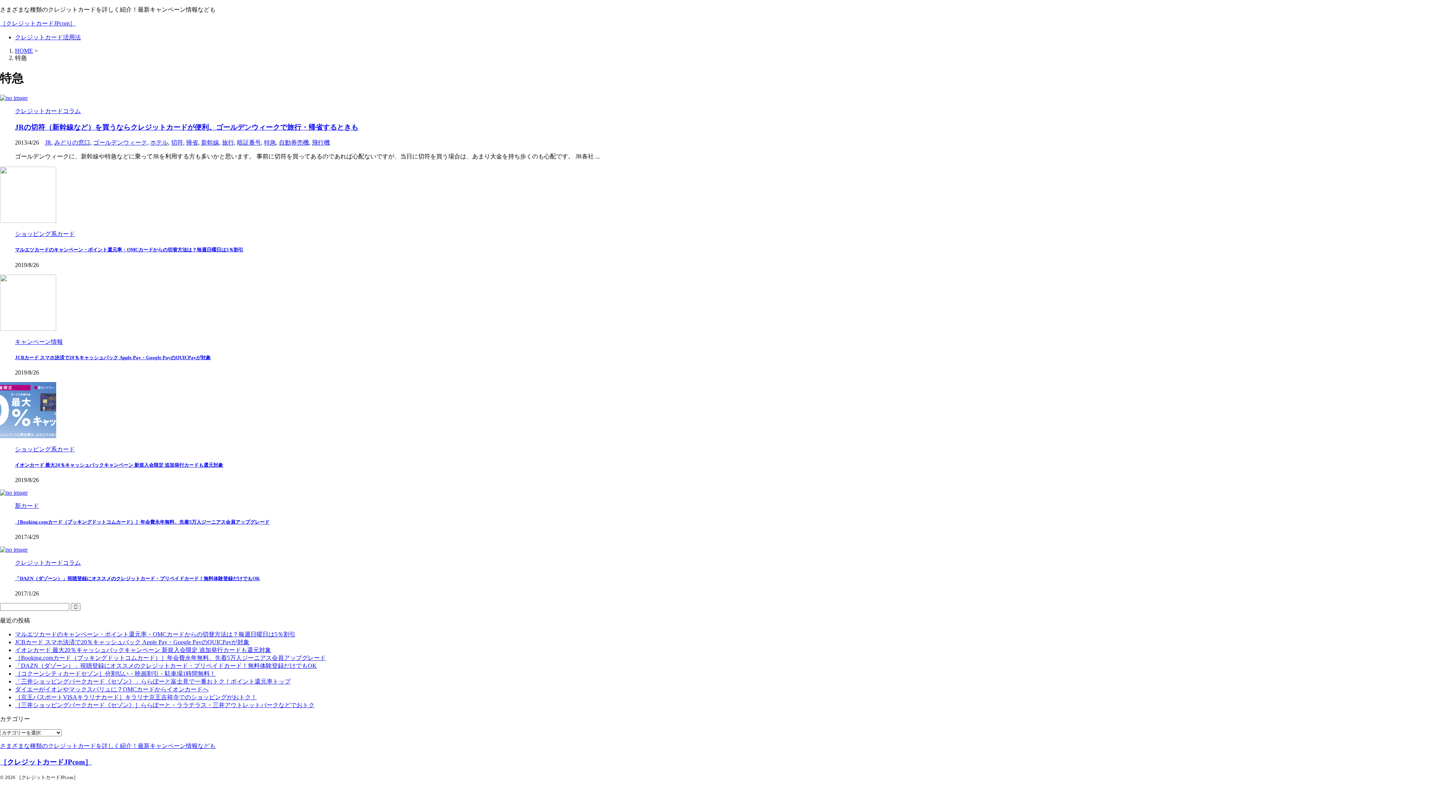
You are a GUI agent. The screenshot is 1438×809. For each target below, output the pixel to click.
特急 (270, 142)
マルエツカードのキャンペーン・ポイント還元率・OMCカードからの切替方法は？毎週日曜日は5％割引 (129, 249)
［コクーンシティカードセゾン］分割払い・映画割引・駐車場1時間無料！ (115, 673)
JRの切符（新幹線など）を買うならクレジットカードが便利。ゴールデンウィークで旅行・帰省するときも (186, 127)
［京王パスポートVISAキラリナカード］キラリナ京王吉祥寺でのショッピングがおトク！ (136, 697)
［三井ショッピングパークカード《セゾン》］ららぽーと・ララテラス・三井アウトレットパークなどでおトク (165, 705)
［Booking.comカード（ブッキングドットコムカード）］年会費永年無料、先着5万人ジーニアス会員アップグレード (142, 522)
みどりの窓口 (72, 142)
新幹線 (210, 142)
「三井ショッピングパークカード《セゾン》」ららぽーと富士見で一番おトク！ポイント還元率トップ (153, 681)
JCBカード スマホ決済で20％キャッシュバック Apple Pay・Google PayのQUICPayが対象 (113, 357)
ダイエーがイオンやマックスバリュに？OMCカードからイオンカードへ (112, 689)
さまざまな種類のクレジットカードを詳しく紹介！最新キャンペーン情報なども (108, 746)
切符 (177, 142)
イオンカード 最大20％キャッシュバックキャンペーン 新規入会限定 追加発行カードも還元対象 (119, 465)
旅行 (228, 142)
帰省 (192, 142)
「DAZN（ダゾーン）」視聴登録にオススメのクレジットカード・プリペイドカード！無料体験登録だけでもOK (137, 578)
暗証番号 (249, 142)
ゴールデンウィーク (120, 142)
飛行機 (321, 142)
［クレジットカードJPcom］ (38, 23)
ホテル (159, 142)
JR (48, 142)
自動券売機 (294, 142)
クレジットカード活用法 (48, 37)
